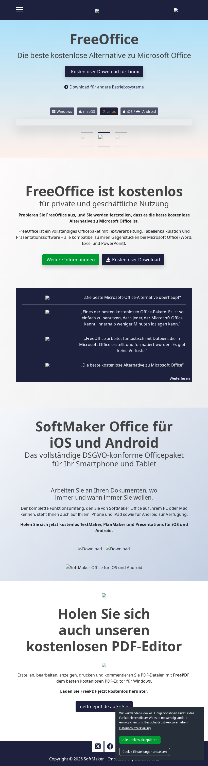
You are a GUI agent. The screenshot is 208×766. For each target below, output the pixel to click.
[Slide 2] (104, 132)
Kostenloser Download (136, 260)
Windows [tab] (64, 111)
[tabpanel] (104, 127)
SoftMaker (94, 759)
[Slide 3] (121, 132)
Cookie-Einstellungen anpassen (145, 752)
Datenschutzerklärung (135, 728)
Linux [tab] (111, 111)
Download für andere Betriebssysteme (107, 87)
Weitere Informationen (71, 260)
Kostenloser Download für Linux (105, 71)
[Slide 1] (87, 132)
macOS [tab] (89, 111)
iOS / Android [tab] (141, 111)
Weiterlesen (180, 378)
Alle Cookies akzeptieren (140, 740)
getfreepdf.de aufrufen (104, 706)
